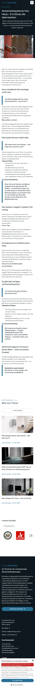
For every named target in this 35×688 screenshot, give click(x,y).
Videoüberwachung (8, 234)
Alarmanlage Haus (8, 646)
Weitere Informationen (23, 677)
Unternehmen (6, 644)
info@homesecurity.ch (14, 631)
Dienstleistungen (7, 650)
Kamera (15, 357)
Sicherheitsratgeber (8, 652)
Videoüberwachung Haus (10, 648)
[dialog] (17, 673)
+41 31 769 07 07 (12, 635)
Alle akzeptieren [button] (17, 680)
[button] (32, 2)
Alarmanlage (23, 106)
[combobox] (33, 660)
